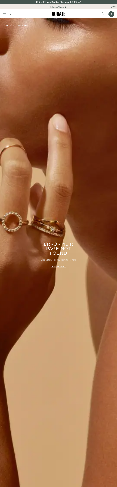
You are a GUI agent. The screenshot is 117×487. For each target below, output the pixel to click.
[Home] (58, 14)
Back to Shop (58, 266)
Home (8, 25)
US (112, 7)
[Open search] (12, 14)
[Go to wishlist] (104, 13)
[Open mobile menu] (4, 13)
